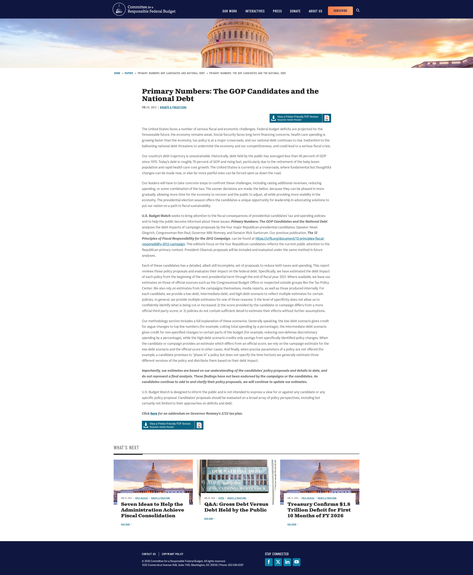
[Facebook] (269, 562)
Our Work (229, 11)
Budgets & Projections (173, 107)
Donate (295, 11)
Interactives (255, 11)
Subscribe (340, 11)
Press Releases (141, 498)
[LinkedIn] (287, 562)
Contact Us (149, 554)
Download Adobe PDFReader (326, 118)
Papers (129, 73)
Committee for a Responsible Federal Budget (144, 9)
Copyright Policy (172, 554)
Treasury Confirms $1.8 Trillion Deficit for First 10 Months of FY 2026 (319, 510)
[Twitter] (278, 562)
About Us (315, 11)
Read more (125, 524)
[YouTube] (296, 562)
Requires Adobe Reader (297, 118)
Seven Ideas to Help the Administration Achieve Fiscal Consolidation (152, 510)
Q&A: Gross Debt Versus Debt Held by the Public (236, 507)
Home (117, 73)
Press (277, 11)
